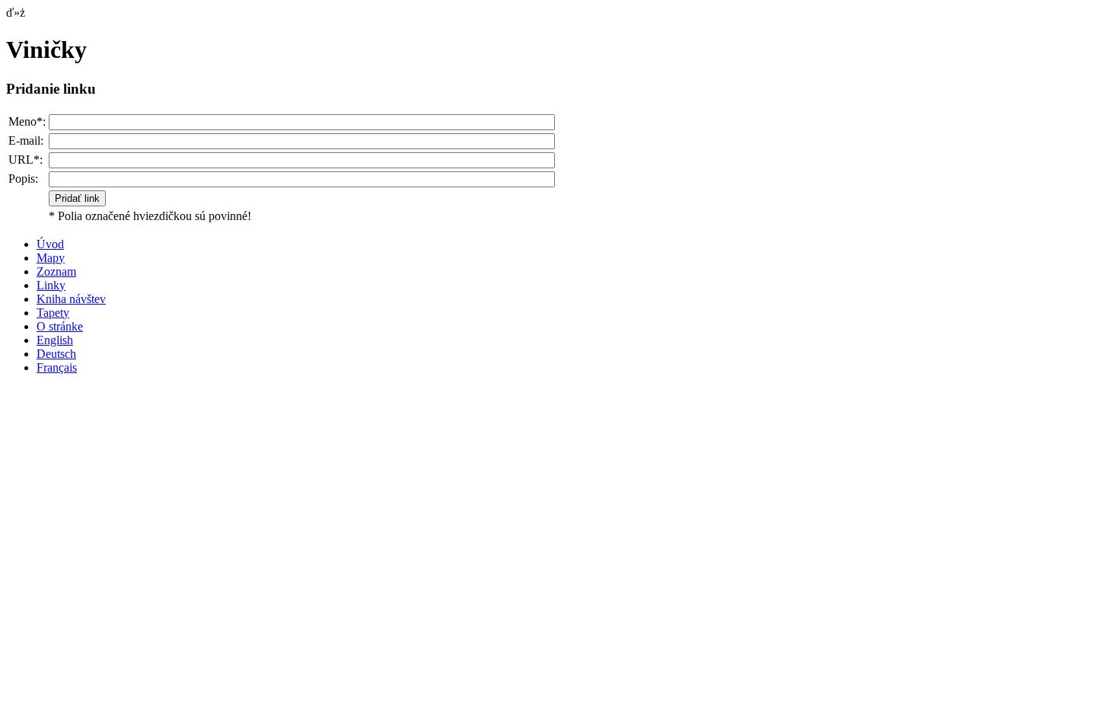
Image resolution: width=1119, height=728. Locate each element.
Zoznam (56, 271)
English (55, 340)
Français (57, 367)
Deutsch (56, 353)
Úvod (50, 244)
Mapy (51, 257)
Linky (51, 285)
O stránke (60, 326)
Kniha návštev (71, 298)
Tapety (53, 312)
